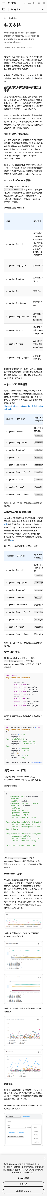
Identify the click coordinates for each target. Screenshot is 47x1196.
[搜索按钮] (25, 3)
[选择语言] (39, 3)
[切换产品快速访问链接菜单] (42, 9)
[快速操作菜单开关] (43, 3)
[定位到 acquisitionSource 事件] (2, 180)
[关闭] (45, 1158)
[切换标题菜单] (3, 3)
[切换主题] (34, 3)
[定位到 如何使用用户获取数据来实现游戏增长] (2, 87)
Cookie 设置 (23, 1178)
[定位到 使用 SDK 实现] (2, 651)
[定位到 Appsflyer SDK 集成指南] (2, 512)
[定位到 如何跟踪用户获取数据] (2, 133)
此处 (31, 78)
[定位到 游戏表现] (2, 1083)
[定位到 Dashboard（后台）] (2, 873)
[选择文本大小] (29, 3)
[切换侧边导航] (3, 9)
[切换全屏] (40, 675)
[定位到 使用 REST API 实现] (2, 770)
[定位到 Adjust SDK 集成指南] (2, 384)
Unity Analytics (10, 18)
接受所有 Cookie (23, 1191)
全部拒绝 (23, 1184)
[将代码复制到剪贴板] (35, 675)
